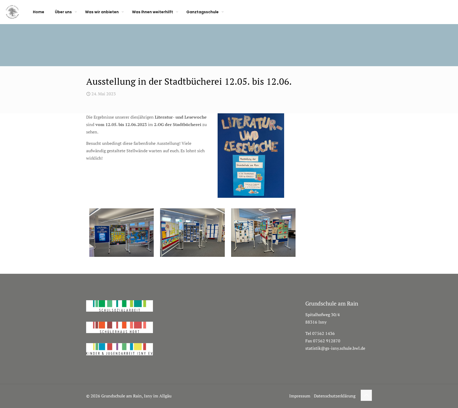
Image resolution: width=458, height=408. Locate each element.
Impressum (299, 396)
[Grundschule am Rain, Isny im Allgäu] (12, 12)
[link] (251, 155)
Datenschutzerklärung (334, 396)
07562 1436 (323, 333)
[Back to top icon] (366, 395)
